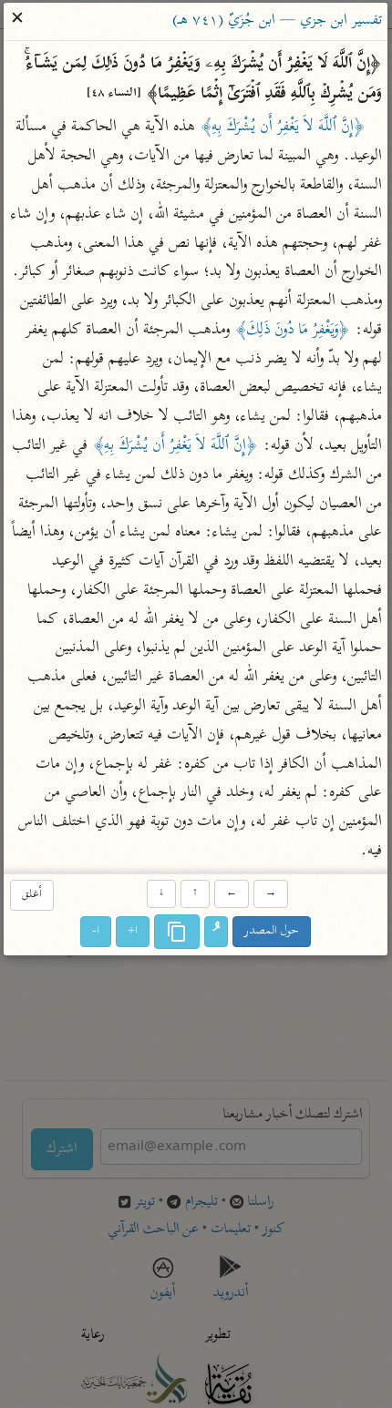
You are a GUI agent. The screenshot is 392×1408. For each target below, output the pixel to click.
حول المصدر (272, 931)
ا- (96, 931)
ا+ (134, 931)
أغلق (32, 895)
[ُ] (217, 931)
